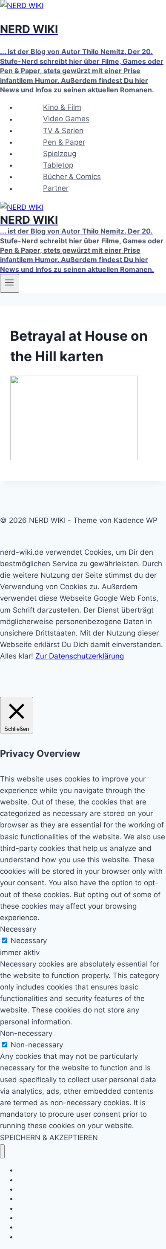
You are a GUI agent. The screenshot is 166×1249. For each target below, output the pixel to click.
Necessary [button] (18, 929)
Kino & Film (62, 107)
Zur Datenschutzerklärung (79, 656)
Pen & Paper (64, 142)
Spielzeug (59, 153)
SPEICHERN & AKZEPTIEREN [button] (49, 1137)
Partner (56, 188)
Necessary (29, 940)
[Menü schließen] (2, 1151)
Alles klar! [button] (16, 656)
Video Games (66, 119)
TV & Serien (63, 130)
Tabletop (58, 165)
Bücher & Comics (72, 176)
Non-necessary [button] (26, 1033)
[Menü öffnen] (9, 283)
